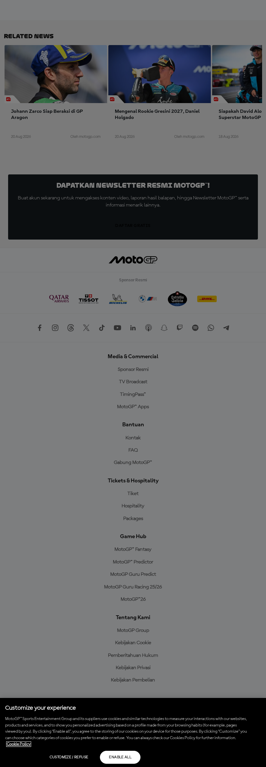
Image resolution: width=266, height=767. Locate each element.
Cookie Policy (18, 744)
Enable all (120, 757)
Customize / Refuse (69, 757)
